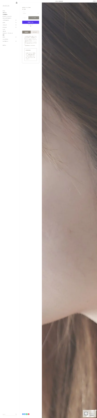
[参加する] (16, 414)
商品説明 (26, 32)
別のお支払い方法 (30, 24)
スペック (35, 32)
